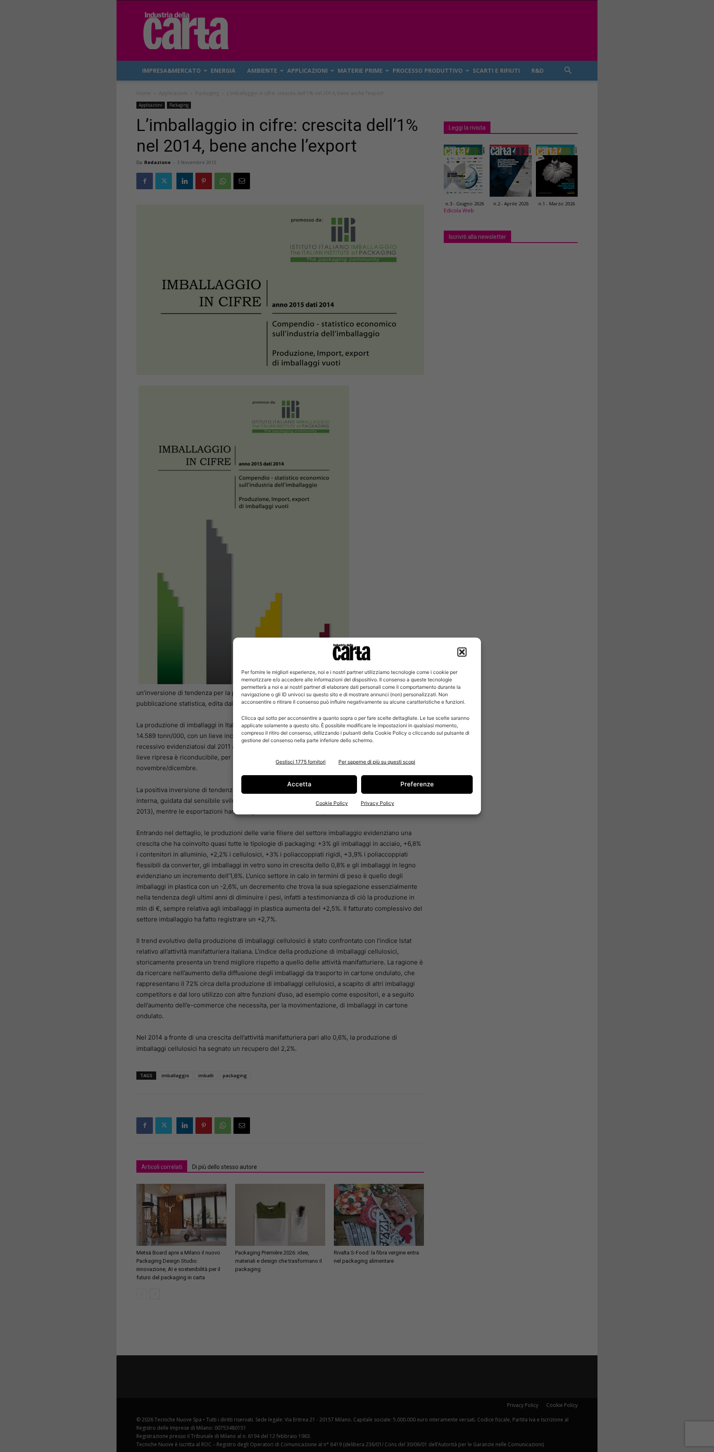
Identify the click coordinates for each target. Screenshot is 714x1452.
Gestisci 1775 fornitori (301, 762)
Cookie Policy (332, 803)
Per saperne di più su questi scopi (376, 762)
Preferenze (417, 784)
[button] (462, 652)
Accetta (299, 784)
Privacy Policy (377, 803)
